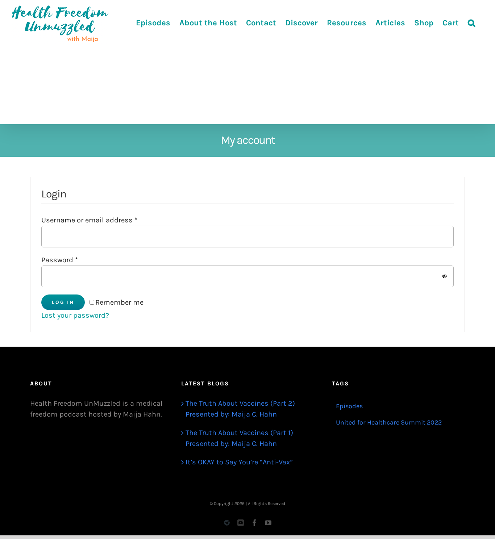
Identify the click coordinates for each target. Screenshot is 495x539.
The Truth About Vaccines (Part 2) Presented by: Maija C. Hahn (240, 408)
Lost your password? (75, 315)
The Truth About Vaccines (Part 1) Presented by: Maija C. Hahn (239, 438)
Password (59, 260)
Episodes (349, 406)
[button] (471, 23)
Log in (63, 302)
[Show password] (444, 276)
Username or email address (89, 220)
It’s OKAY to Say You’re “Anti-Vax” (239, 462)
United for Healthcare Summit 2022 (389, 422)
